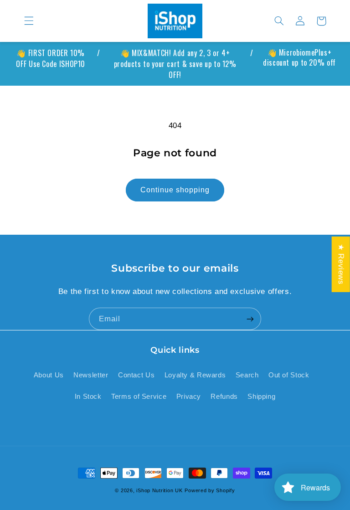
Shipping (261, 396)
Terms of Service (138, 396)
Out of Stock (288, 375)
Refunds (224, 396)
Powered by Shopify (210, 490)
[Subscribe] (250, 319)
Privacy (188, 396)
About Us (49, 375)
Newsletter (90, 375)
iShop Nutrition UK (159, 490)
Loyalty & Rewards (195, 375)
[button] (28, 20)
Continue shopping (175, 190)
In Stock (88, 396)
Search (247, 375)
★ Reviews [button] (341, 263)
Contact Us (136, 375)
